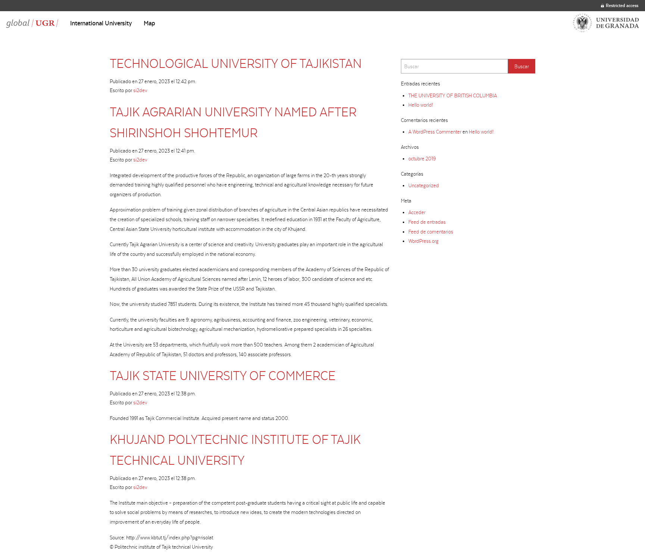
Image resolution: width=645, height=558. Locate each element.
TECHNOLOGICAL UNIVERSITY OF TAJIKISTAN (236, 63)
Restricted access (622, 5)
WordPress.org (423, 241)
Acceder (417, 212)
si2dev (140, 90)
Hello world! (420, 105)
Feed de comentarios (430, 232)
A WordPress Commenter (434, 132)
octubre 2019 (422, 159)
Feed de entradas (427, 222)
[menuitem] (101, 23)
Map (149, 23)
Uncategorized (423, 185)
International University (101, 23)
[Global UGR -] (32, 23)
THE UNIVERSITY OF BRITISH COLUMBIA (452, 95)
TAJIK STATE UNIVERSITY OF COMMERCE (223, 375)
